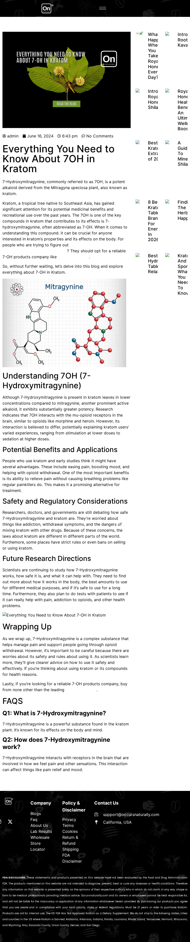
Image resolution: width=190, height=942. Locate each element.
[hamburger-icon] (102, 8)
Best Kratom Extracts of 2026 (157, 151)
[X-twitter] (10, 822)
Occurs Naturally (73, 256)
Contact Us (106, 803)
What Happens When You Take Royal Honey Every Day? (157, 56)
